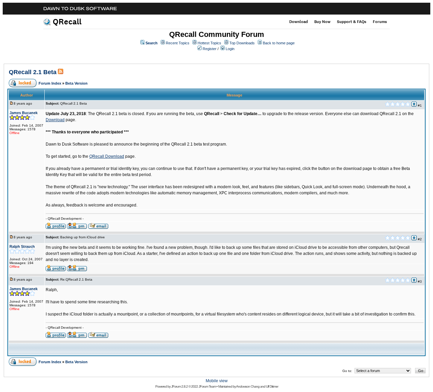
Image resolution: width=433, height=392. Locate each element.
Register (209, 49)
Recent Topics (177, 43)
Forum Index (50, 83)
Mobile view (217, 380)
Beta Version (76, 83)
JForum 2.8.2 (179, 386)
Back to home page (279, 43)
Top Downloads (242, 43)
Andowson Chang (247, 386)
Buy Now (322, 21)
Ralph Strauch (22, 246)
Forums (380, 21)
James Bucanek (23, 113)
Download (298, 21)
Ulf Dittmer (272, 386)
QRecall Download (106, 156)
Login (230, 49)
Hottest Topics (209, 43)
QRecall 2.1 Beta (32, 72)
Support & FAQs (351, 21)
